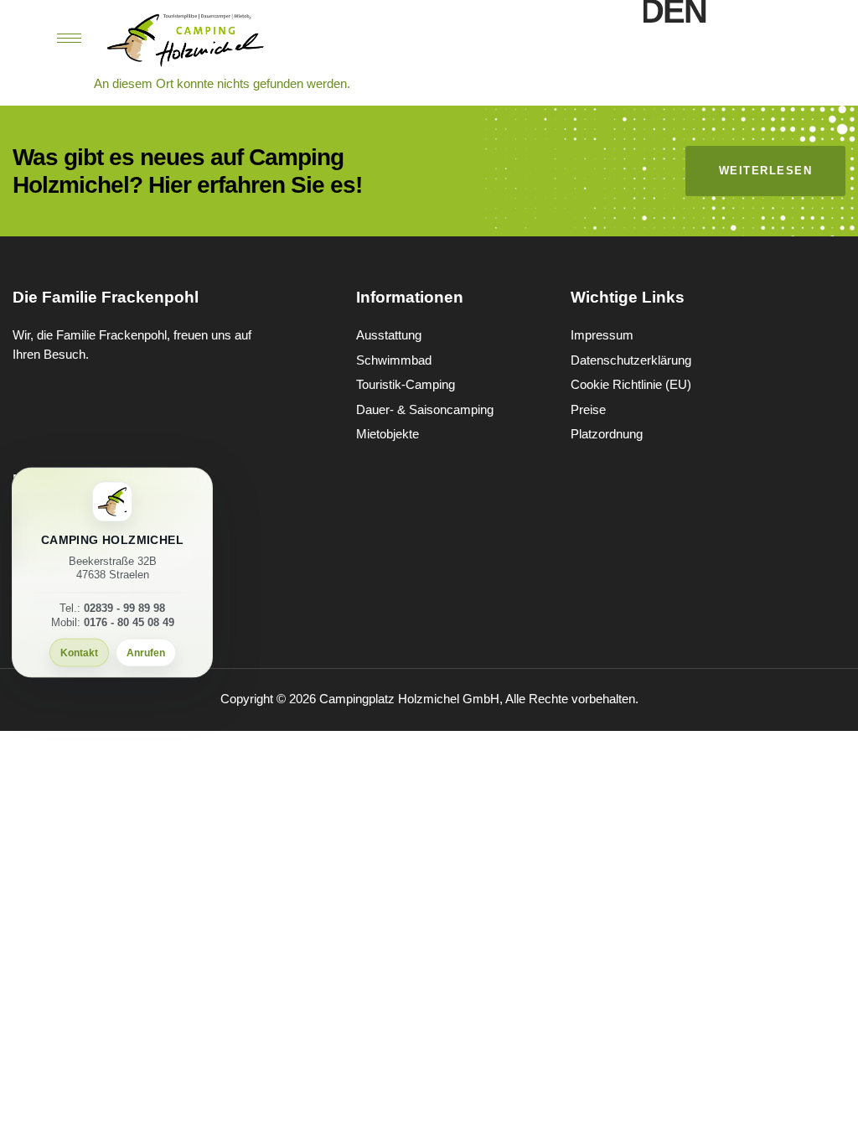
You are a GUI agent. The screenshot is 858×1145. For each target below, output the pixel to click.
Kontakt (79, 653)
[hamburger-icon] (69, 38)
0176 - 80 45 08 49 (129, 623)
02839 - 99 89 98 (124, 608)
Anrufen (146, 653)
